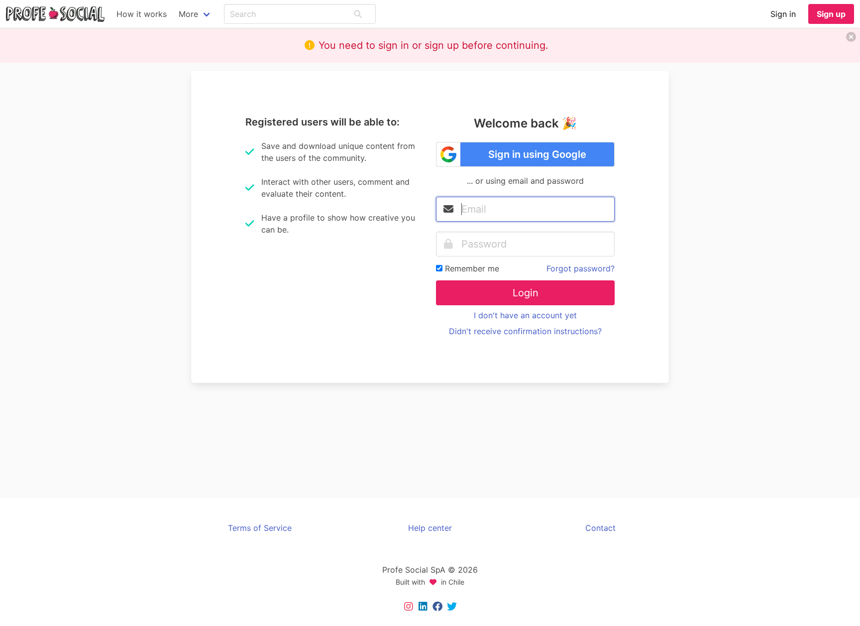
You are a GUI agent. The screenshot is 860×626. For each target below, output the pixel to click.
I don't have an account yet (525, 315)
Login (525, 293)
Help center (430, 528)
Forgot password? (580, 268)
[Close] (851, 37)
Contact (600, 528)
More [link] (188, 14)
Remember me (472, 268)
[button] (358, 14)
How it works (141, 14)
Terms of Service (260, 528)
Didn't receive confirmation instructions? (525, 331)
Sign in (783, 14)
